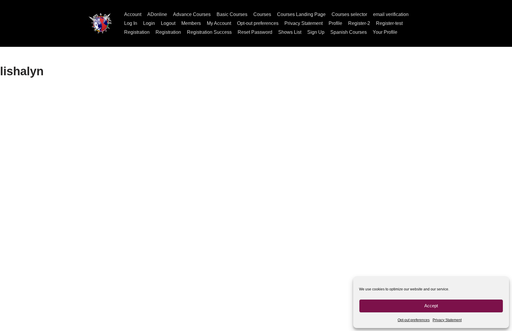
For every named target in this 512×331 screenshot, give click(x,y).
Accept (431, 305)
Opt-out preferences (414, 320)
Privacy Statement (447, 320)
